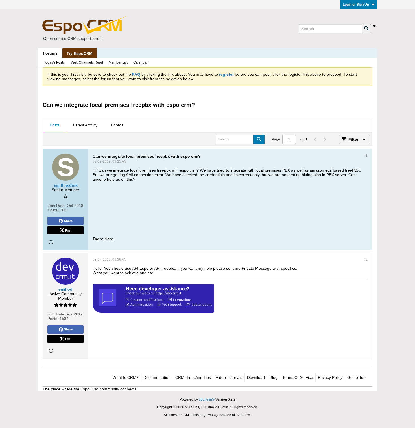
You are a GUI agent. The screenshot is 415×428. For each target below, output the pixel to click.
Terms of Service (297, 377)
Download (256, 377)
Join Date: (57, 205)
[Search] (366, 28)
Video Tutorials (229, 377)
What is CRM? (126, 377)
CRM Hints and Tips (193, 377)
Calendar (140, 62)
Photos (117, 125)
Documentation (157, 377)
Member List (118, 62)
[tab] (54, 125)
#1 (366, 155)
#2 (366, 259)
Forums (50, 53)
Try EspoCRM (80, 53)
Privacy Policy (330, 377)
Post (68, 230)
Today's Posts (54, 62)
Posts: (53, 210)
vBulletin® (207, 399)
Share (68, 220)
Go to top (356, 377)
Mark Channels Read (86, 62)
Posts (55, 125)
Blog (274, 377)
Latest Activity (85, 125)
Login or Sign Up (356, 5)
